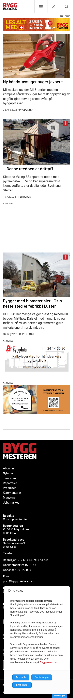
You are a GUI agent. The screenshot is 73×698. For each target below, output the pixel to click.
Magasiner (10, 497)
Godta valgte (42, 677)
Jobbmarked (11, 502)
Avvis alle (21, 677)
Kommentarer (12, 492)
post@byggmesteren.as (18, 581)
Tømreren (9, 478)
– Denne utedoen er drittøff (28, 168)
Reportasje (10, 483)
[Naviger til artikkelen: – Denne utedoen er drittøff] (36, 142)
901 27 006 (24, 570)
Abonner (8, 468)
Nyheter (8, 473)
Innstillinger (59, 696)
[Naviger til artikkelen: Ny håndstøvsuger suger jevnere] (36, 55)
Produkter (9, 488)
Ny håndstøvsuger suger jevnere (33, 81)
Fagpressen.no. (48, 662)
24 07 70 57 (28, 565)
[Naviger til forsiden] (10, 7)
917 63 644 (25, 559)
